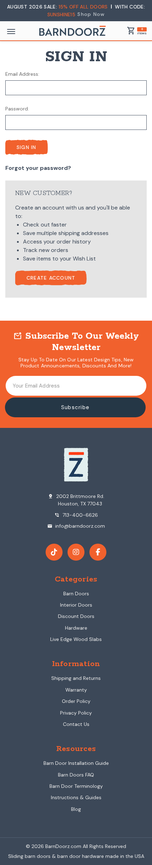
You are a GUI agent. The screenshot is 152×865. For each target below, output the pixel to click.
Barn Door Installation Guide (76, 763)
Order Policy (76, 701)
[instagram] (76, 552)
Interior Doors (76, 605)
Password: (17, 108)
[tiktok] (54, 552)
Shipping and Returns (76, 678)
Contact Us (76, 724)
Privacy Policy (76, 713)
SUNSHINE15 (61, 14)
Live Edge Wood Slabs (76, 639)
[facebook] (97, 552)
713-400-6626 (76, 515)
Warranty (76, 690)
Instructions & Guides (76, 797)
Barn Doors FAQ (76, 775)
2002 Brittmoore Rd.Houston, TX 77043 (76, 500)
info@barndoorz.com (76, 526)
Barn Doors (76, 593)
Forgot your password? (38, 168)
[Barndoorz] (72, 31)
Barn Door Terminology (76, 786)
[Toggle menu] (11, 31)
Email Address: (22, 74)
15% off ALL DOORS (84, 7)
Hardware (76, 628)
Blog (76, 809)
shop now (91, 14)
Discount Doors (76, 616)
